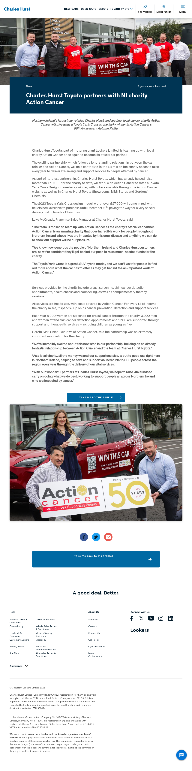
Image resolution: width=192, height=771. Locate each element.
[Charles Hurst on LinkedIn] (172, 618)
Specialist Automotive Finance (46, 647)
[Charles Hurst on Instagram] (162, 618)
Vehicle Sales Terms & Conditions (46, 627)
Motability (41, 639)
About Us (93, 619)
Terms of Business (45, 619)
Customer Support (19, 639)
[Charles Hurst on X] (143, 618)
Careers (92, 626)
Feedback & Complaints (16, 634)
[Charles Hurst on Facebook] (133, 618)
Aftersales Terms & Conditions (46, 654)
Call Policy (93, 639)
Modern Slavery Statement (44, 634)
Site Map (14, 653)
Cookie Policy (16, 626)
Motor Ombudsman (95, 654)
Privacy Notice (17, 646)
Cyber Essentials (97, 646)
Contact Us (94, 633)
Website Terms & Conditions (19, 620)
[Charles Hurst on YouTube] (153, 618)
